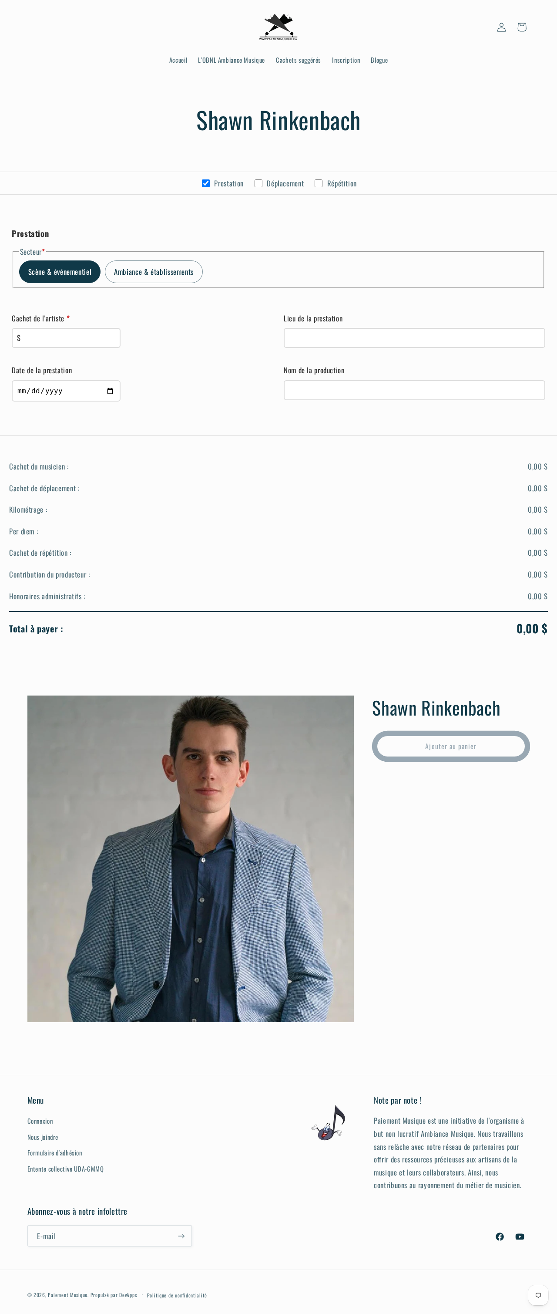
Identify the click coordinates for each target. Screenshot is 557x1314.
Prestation (228, 183)
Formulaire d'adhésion (54, 1153)
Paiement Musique (67, 1295)
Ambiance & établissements (154, 271)
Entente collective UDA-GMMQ (65, 1168)
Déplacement (285, 183)
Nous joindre (43, 1137)
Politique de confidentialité (177, 1295)
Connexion (40, 1121)
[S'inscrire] (181, 1236)
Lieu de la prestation (313, 318)
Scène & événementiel (60, 271)
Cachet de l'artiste (41, 318)
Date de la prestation (42, 370)
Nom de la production (314, 370)
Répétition (342, 183)
